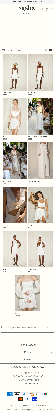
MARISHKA (7, 93)
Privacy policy (40, 405)
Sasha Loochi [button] (27, 345)
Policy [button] (27, 352)
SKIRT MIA (7, 181)
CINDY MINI (32, 269)
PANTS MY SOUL (34, 181)
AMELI (5, 269)
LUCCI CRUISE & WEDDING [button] (27, 367)
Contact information (44, 410)
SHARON (31, 93)
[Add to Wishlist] (23, 57)
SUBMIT (48, 327)
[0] (46, 9)
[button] (5, 9)
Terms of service (12, 410)
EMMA (5, 137)
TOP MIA (6, 225)
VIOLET (18, 313)
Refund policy (27, 410)
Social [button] (27, 359)
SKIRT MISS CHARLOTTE (37, 137)
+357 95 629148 (28, 383)
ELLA (30, 225)
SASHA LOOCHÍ (24, 405)
